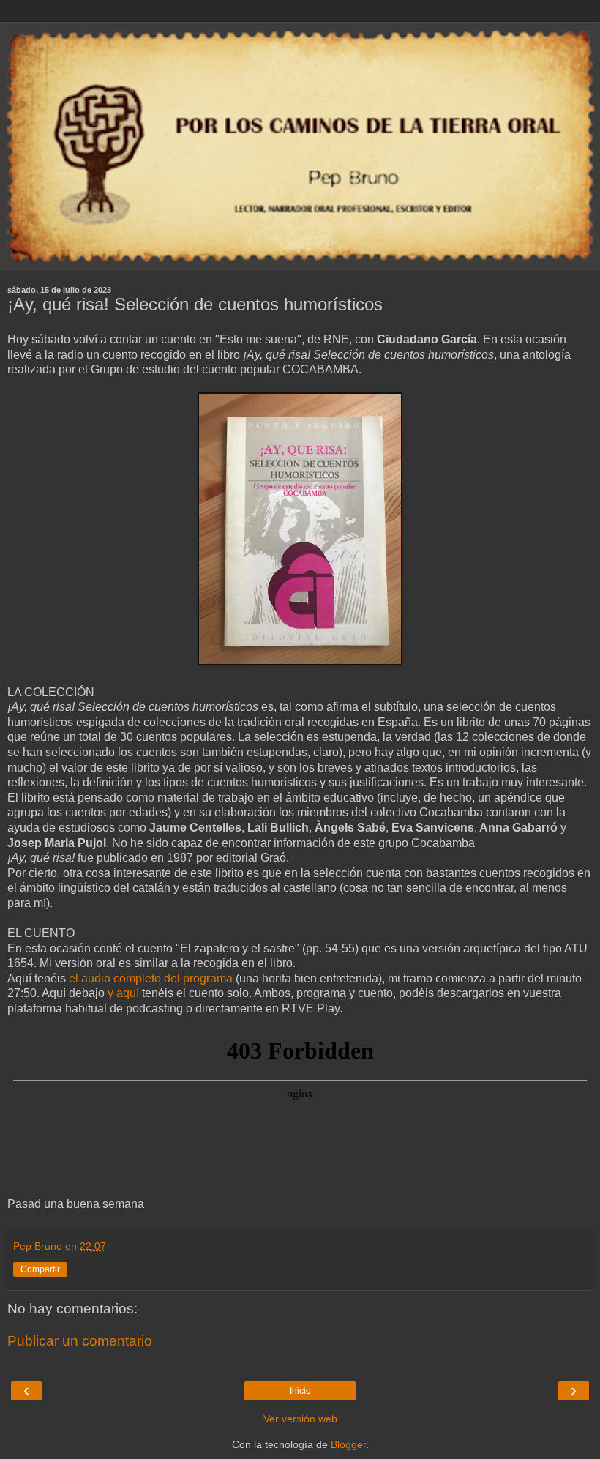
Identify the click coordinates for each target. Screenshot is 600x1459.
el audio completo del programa (151, 978)
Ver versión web (300, 1419)
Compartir (40, 1269)
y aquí (123, 993)
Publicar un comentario (79, 1340)
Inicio (300, 1391)
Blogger (348, 1444)
